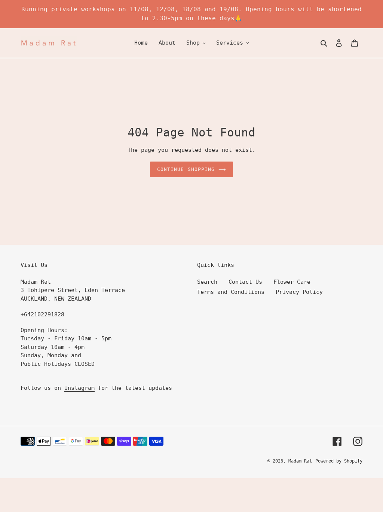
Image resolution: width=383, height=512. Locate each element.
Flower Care (291, 281)
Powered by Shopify (338, 461)
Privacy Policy (299, 292)
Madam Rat (300, 461)
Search (207, 281)
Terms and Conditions (230, 292)
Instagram (79, 388)
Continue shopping (186, 169)
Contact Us (245, 281)
